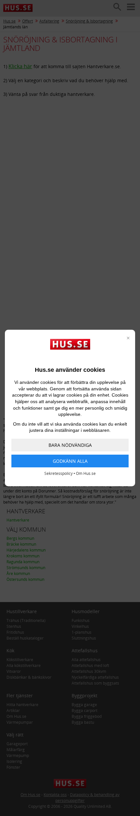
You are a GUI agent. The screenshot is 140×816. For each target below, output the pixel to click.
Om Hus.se (86, 473)
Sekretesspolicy (58, 473)
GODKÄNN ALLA (70, 461)
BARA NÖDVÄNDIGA (70, 445)
